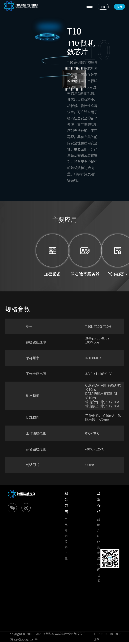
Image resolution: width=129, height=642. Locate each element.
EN (103, 6)
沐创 (96, 639)
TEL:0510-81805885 (107, 633)
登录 (119, 6)
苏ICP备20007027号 (24, 639)
